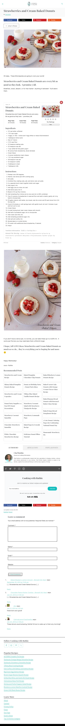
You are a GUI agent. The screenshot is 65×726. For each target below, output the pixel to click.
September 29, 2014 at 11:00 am (18, 582)
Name (10, 546)
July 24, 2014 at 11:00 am (15, 595)
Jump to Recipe (12, 26)
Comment (12, 525)
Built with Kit (32, 496)
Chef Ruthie (8, 14)
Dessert (10, 511)
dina (15, 606)
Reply (9, 589)
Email (10, 555)
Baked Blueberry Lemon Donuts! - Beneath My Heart (29, 580)
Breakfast (6, 511)
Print (51, 124)
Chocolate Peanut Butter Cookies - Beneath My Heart (29, 592)
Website (10, 564)
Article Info (32, 448)
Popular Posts (52, 448)
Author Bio (13, 448)
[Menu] (2, 4)
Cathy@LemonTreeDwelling (23, 619)
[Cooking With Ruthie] (32, 4)
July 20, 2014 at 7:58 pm (15, 622)
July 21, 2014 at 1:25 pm (15, 608)
